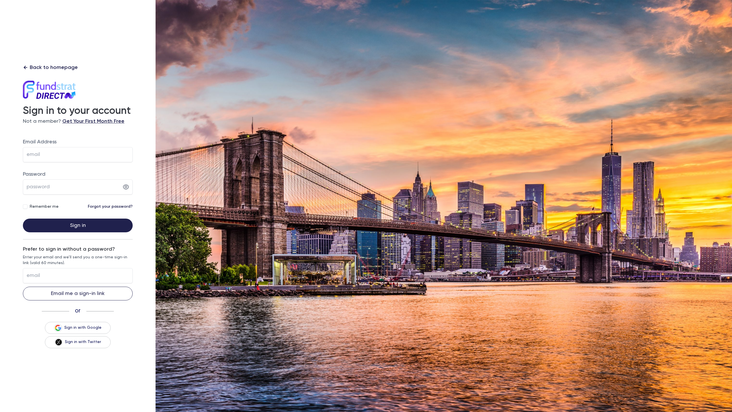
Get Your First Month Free (93, 121)
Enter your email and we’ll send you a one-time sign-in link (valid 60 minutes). (75, 260)
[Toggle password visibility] (126, 187)
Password (34, 174)
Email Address (40, 141)
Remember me (44, 207)
